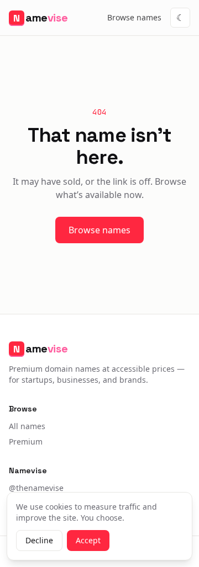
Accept (88, 540)
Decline (39, 540)
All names (27, 426)
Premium (26, 441)
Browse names (134, 17)
